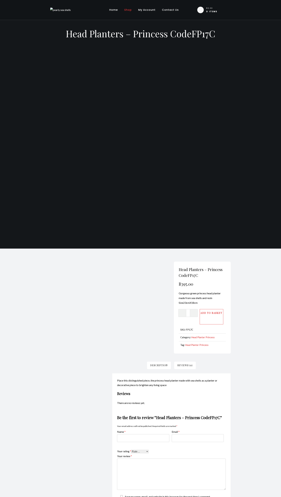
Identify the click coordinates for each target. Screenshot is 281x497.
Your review (124, 456)
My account (146, 10)
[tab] (159, 365)
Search (97, 284)
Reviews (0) (185, 365)
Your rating (124, 451)
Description (159, 365)
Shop (128, 10)
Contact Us (170, 10)
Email (176, 431)
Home (113, 10)
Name (121, 431)
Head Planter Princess (203, 337)
